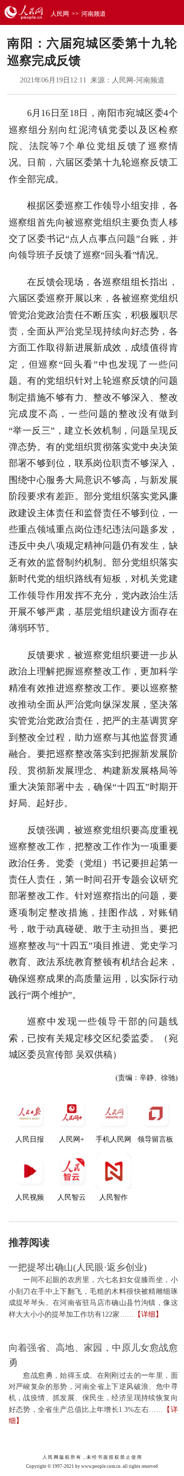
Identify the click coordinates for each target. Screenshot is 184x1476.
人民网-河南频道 (138, 80)
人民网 (60, 13)
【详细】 (148, 1314)
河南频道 (93, 13)
